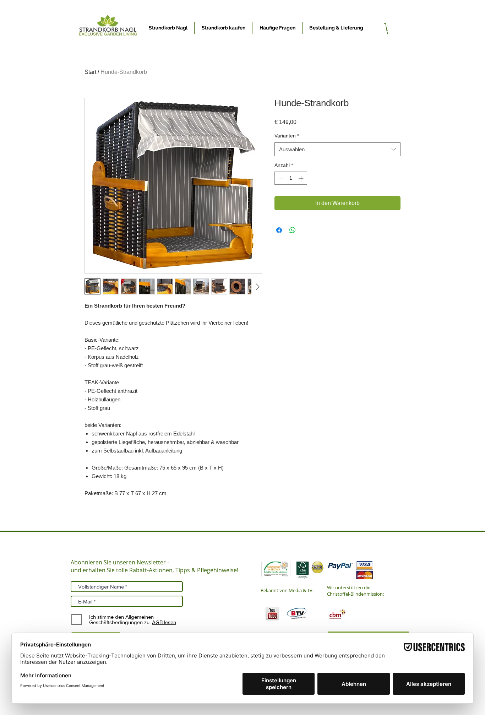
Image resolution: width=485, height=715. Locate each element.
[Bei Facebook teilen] (279, 230)
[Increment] (301, 178)
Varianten (286, 136)
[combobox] (337, 149)
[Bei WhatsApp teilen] (292, 230)
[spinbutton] (290, 178)
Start (90, 72)
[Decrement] (280, 178)
